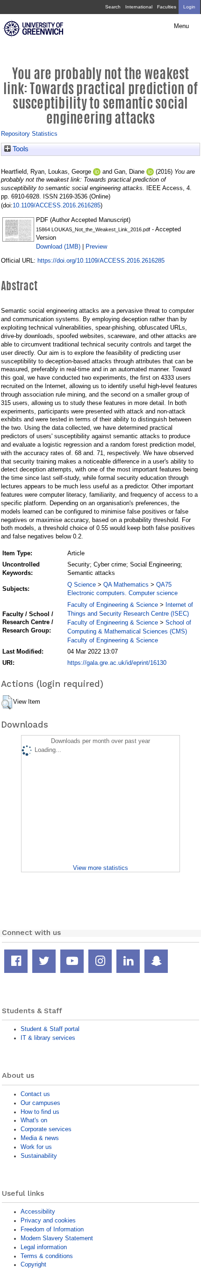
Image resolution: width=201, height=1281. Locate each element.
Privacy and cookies (48, 1220)
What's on (34, 1120)
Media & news (40, 1137)
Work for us (36, 1146)
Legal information (44, 1247)
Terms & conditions (47, 1255)
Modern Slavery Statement (57, 1238)
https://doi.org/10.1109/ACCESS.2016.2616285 (101, 260)
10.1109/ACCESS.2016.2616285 (56, 205)
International (138, 6)
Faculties (166, 6)
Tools (20, 149)
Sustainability (39, 1155)
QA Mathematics (126, 584)
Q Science (81, 584)
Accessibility (38, 1211)
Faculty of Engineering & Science (112, 604)
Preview (96, 246)
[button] (6, 702)
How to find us (40, 1111)
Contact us (35, 1093)
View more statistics (100, 867)
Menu (181, 26)
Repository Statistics (29, 133)
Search (113, 6)
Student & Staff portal (50, 1028)
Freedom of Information (52, 1229)
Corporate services (46, 1129)
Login (189, 6)
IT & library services (48, 1037)
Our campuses (40, 1102)
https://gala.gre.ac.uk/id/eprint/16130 (116, 662)
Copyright (33, 1264)
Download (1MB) (58, 246)
